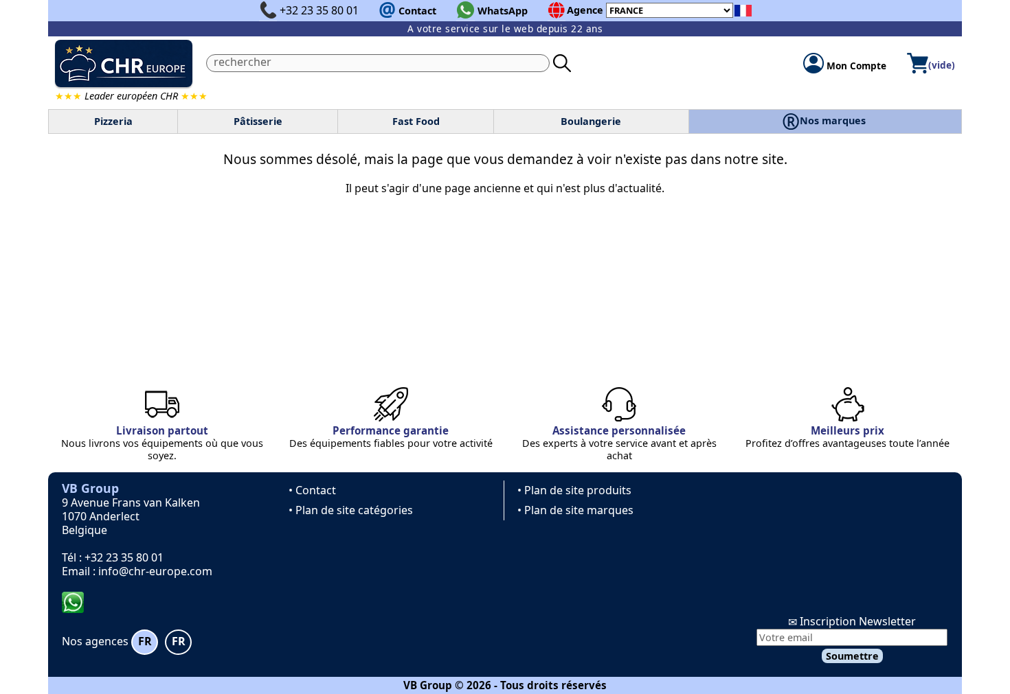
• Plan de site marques (575, 510)
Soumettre (852, 655)
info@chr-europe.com (155, 571)
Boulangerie (591, 121)
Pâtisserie (258, 121)
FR (145, 641)
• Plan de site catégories (351, 510)
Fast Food (416, 121)
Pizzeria (113, 121)
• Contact (312, 490)
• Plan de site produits (574, 490)
